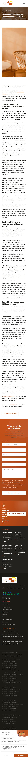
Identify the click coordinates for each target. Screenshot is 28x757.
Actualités (5, 614)
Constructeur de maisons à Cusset (9, 719)
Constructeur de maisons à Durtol (8, 661)
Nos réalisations (6, 612)
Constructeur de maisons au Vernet (9, 693)
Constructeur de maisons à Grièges (9, 669)
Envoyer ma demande (14, 493)
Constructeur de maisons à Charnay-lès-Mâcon (11, 682)
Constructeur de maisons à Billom (8, 684)
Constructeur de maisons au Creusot (9, 717)
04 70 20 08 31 (21, 539)
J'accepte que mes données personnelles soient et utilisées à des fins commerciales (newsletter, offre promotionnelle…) (14, 486)
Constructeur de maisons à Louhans (9, 706)
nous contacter (13, 404)
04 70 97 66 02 (8, 568)
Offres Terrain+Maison (8, 609)
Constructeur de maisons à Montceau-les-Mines (11, 715)
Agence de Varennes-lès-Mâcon (7, 546)
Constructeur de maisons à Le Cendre (9, 672)
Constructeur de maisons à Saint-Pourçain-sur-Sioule (12, 704)
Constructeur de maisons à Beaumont (9, 695)
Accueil (3, 10)
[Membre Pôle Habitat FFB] (11, 593)
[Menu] (24, 3)
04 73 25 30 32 (21, 553)
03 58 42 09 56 (8, 541)
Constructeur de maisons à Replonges (9, 702)
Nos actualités (8, 10)
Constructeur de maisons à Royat (8, 676)
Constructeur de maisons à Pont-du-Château (11, 697)
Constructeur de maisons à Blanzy (9, 657)
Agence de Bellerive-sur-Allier (7, 560)
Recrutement (6, 621)
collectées (4, 485)
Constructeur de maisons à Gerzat (9, 708)
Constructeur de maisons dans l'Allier (11, 634)
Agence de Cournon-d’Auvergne (20, 546)
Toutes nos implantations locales (10, 631)
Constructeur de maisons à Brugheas (9, 663)
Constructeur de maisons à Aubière (9, 721)
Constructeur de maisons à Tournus (9, 710)
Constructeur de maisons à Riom (8, 723)
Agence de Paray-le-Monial (7, 533)
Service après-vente (7, 619)
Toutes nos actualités (11, 413)
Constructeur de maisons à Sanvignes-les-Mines (12, 654)
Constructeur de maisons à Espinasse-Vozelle (11, 689)
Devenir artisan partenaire (9, 624)
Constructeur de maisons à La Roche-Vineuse (11, 656)
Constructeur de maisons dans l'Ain (11, 643)
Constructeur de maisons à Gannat (9, 713)
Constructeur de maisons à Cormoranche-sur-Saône (12, 674)
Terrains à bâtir (6, 607)
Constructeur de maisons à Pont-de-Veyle (10, 691)
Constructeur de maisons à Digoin (9, 728)
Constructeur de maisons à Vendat (9, 667)
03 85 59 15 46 (8, 555)
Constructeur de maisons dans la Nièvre (12, 641)
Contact (4, 617)
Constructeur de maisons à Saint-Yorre (9, 652)
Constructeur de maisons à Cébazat (9, 687)
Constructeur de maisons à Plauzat (9, 725)
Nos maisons (6, 604)
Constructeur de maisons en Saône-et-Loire (13, 636)
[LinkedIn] (9, 598)
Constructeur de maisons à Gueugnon (9, 678)
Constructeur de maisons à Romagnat (9, 665)
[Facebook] (6, 598)
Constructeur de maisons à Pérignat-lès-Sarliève (12, 659)
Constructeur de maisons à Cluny (8, 685)
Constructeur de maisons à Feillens (9, 700)
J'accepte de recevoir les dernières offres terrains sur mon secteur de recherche (12, 481)
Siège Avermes (18, 532)
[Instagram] (3, 598)
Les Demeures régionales (8, 396)
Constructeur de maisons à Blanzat (9, 680)
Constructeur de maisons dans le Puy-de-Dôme (14, 639)
